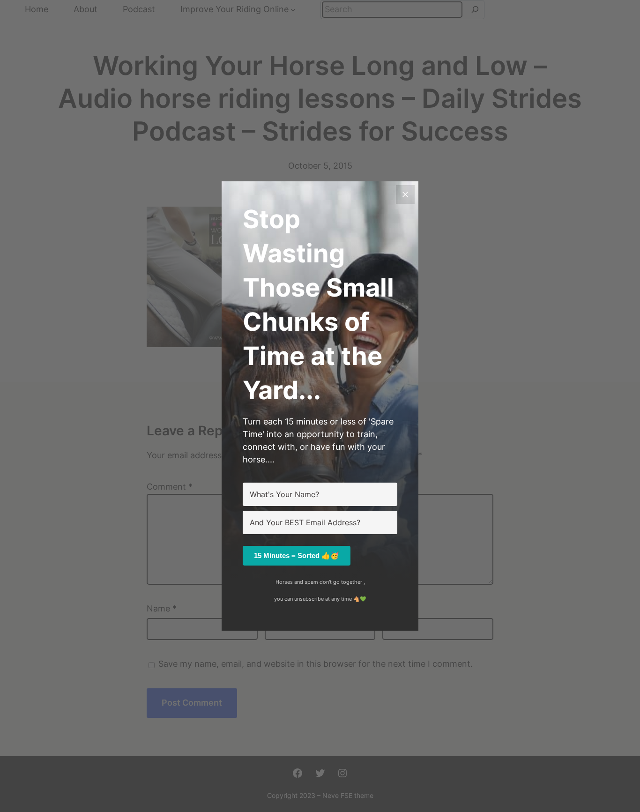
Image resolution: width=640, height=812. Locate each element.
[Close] (405, 194)
